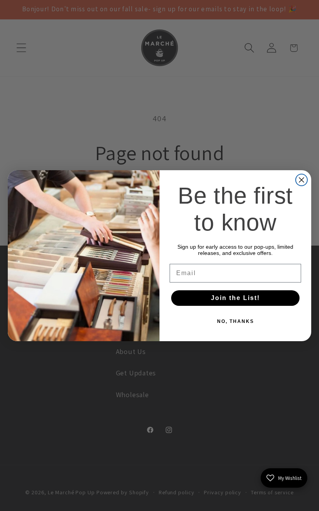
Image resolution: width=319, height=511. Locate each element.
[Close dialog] (301, 180)
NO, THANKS (235, 321)
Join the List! (235, 298)
